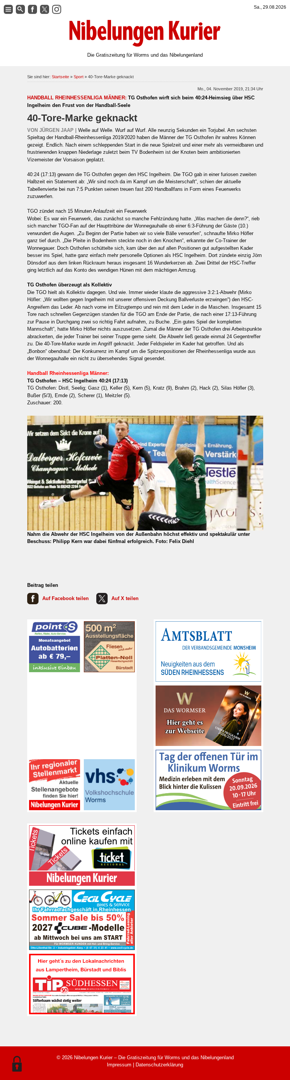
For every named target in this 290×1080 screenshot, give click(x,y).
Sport (78, 76)
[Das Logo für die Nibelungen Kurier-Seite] (145, 33)
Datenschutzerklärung (159, 1065)
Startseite (60, 76)
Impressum (119, 1065)
